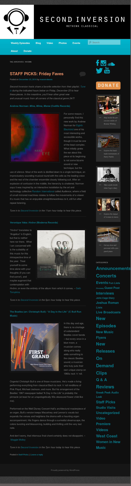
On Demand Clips (105, 365)
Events (76, 43)
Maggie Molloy (18, 439)
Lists (99, 307)
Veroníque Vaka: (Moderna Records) (34, 222)
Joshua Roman (107, 302)
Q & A (101, 379)
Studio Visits (105, 407)
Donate (27, 51)
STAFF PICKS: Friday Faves (36, 73)
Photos (63, 43)
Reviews (105, 386)
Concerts (106, 275)
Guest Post (112, 288)
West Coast (106, 436)
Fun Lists (114, 283)
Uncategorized (108, 412)
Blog (38, 43)
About (14, 51)
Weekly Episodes (20, 43)
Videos (102, 429)
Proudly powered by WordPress (65, 470)
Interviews (105, 293)
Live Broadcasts (108, 312)
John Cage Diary (105, 298)
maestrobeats (46, 79)
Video (50, 43)
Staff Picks (23, 454)
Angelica (14, 234)
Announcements (113, 268)
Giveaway (100, 288)
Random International (43, 191)
